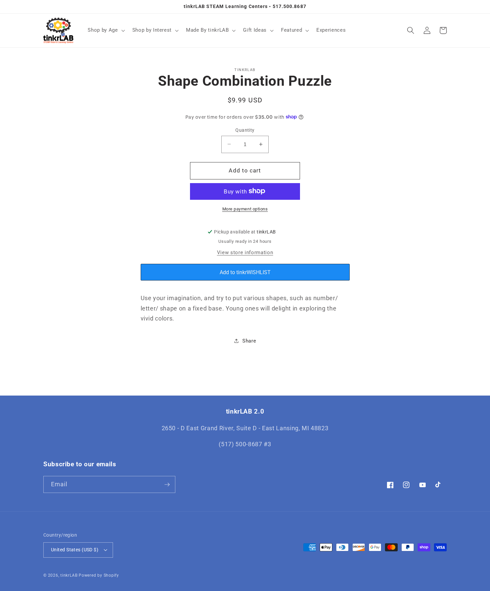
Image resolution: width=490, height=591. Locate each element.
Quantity (245, 129)
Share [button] (249, 341)
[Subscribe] (167, 484)
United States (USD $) (74, 549)
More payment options (245, 208)
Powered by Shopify (99, 575)
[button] (105, 30)
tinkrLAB (68, 575)
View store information (245, 252)
